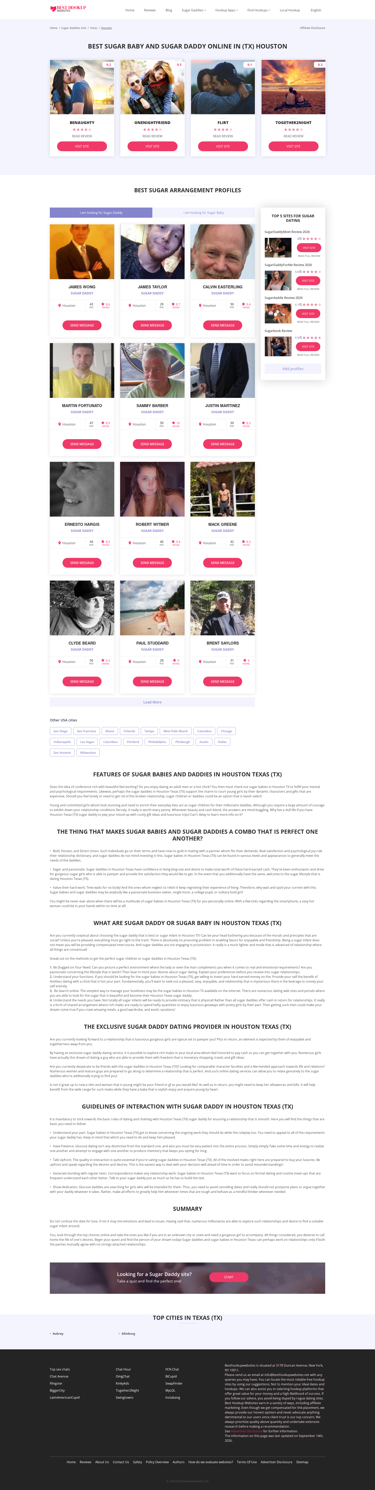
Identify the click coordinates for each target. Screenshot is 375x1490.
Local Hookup (290, 10)
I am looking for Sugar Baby (204, 212)
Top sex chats (60, 1369)
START (228, 1277)
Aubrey (58, 1333)
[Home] (71, 9)
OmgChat (123, 1376)
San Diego (61, 731)
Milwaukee (88, 752)
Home (129, 10)
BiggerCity (57, 1390)
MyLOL (170, 1390)
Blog (169, 10)
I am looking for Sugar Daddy (101, 212)
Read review (82, 136)
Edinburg (128, 1333)
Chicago (226, 731)
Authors (179, 1462)
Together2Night (127, 1390)
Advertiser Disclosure (276, 1462)
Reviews (150, 10)
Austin (204, 742)
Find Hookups (257, 10)
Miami (109, 731)
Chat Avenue (59, 1376)
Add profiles (293, 368)
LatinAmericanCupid (65, 1397)
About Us (102, 1462)
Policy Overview (157, 1462)
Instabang (172, 1397)
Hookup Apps (225, 10)
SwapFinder (174, 1383)
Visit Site (82, 146)
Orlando (129, 731)
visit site (309, 248)
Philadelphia (157, 742)
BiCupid (171, 1376)
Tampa (149, 731)
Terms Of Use (247, 1462)
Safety (137, 1462)
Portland (133, 742)
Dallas (222, 742)
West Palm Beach (175, 731)
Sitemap (302, 1462)
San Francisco (86, 731)
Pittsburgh (182, 742)
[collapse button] (152, 702)
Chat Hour (123, 1369)
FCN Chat (172, 1369)
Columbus (204, 731)
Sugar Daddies (192, 10)
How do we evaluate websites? (210, 1462)
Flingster (56, 1383)
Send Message (82, 325)
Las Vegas (87, 742)
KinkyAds (122, 1383)
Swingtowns (124, 1397)
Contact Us (121, 1462)
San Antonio (62, 752)
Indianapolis (62, 742)
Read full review (309, 256)
